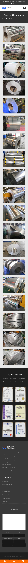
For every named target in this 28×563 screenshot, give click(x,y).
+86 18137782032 (21, 1)
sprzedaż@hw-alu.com (10, 1)
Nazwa (8, 532)
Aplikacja (4, 501)
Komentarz (14, 513)
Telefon (19, 538)
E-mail (19, 532)
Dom (3, 18)
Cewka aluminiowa (7, 484)
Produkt (8, 18)
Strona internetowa (8, 538)
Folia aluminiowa (6, 488)
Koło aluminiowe (6, 481)
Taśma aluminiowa (6, 494)
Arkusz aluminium (6, 491)
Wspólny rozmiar (6, 498)
